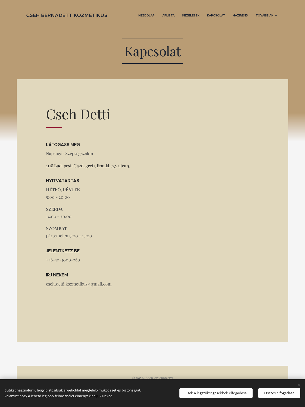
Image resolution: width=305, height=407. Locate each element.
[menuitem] (147, 15)
